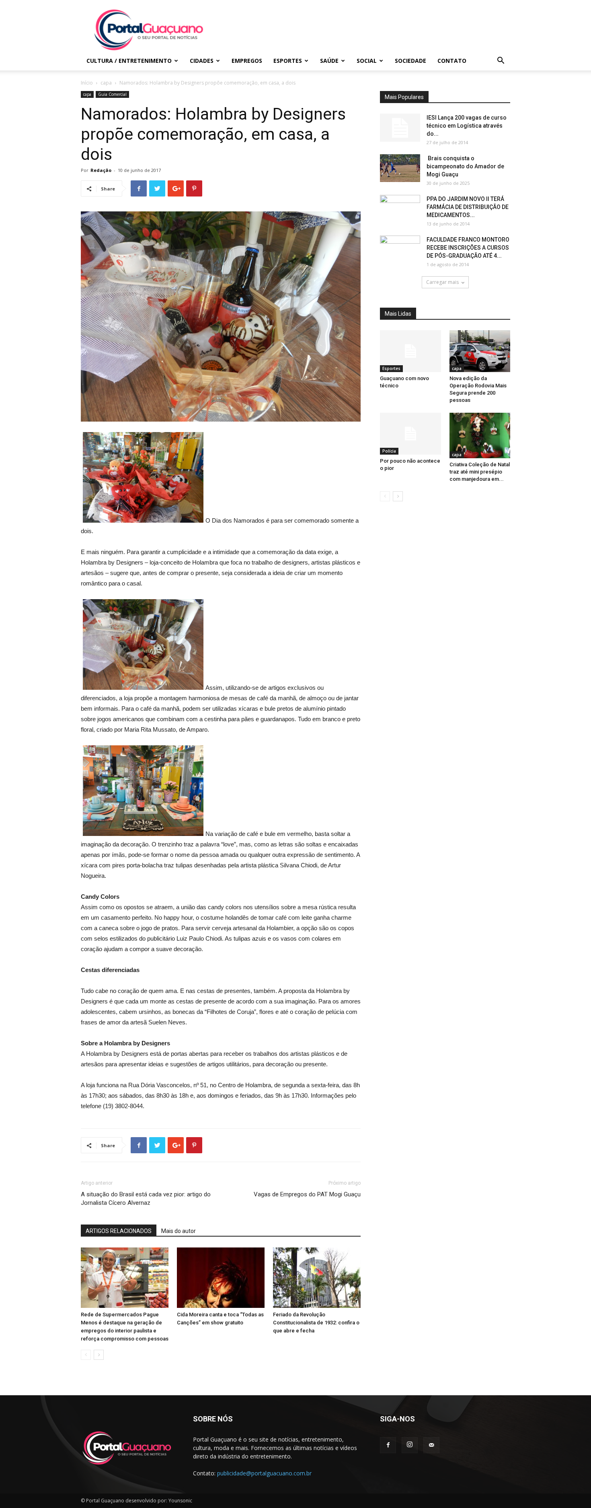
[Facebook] (388, 1445)
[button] (500, 61)
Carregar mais (442, 282)
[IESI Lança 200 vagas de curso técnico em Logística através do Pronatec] (400, 128)
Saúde (329, 60)
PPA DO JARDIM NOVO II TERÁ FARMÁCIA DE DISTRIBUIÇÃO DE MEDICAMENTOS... (468, 207)
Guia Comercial (112, 94)
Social (367, 60)
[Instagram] (410, 1445)
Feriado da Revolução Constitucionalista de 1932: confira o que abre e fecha (316, 1322)
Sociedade (410, 60)
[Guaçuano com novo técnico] (410, 351)
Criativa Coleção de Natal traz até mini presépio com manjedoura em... (479, 471)
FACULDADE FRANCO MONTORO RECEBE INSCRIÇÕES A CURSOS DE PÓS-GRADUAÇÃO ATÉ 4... (468, 247)
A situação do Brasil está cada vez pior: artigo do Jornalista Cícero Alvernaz (146, 1198)
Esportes (287, 60)
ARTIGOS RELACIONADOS (119, 1231)
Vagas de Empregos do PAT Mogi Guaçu (307, 1194)
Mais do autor (178, 1231)
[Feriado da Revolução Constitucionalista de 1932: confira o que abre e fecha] (317, 1277)
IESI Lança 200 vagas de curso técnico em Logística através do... (467, 125)
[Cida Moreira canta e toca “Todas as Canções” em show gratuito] (221, 1277)
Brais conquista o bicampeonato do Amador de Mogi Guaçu (465, 166)
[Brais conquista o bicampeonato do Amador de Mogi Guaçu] (400, 168)
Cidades (201, 60)
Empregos (247, 60)
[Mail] (431, 1445)
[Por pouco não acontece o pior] (410, 434)
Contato (451, 60)
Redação (100, 170)
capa (106, 82)
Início (87, 82)
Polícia (389, 451)
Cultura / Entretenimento (129, 60)
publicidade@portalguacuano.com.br (264, 1473)
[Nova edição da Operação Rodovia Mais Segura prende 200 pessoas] (480, 351)
